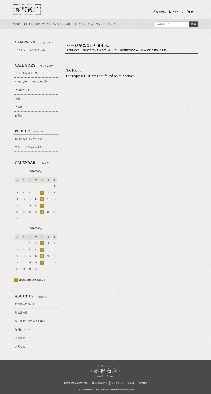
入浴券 (19, 107)
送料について (22, 329)
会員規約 (20, 338)
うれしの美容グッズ (26, 73)
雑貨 (17, 98)
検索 (193, 24)
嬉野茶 (19, 115)
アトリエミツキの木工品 (28, 147)
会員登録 (161, 12)
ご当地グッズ (22, 90)
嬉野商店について (25, 304)
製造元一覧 (21, 312)
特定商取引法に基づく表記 (30, 321)
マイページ (178, 12)
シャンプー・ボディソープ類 (31, 81)
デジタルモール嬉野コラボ (30, 50)
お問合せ (20, 346)
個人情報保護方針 (100, 383)
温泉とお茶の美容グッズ (28, 138)
